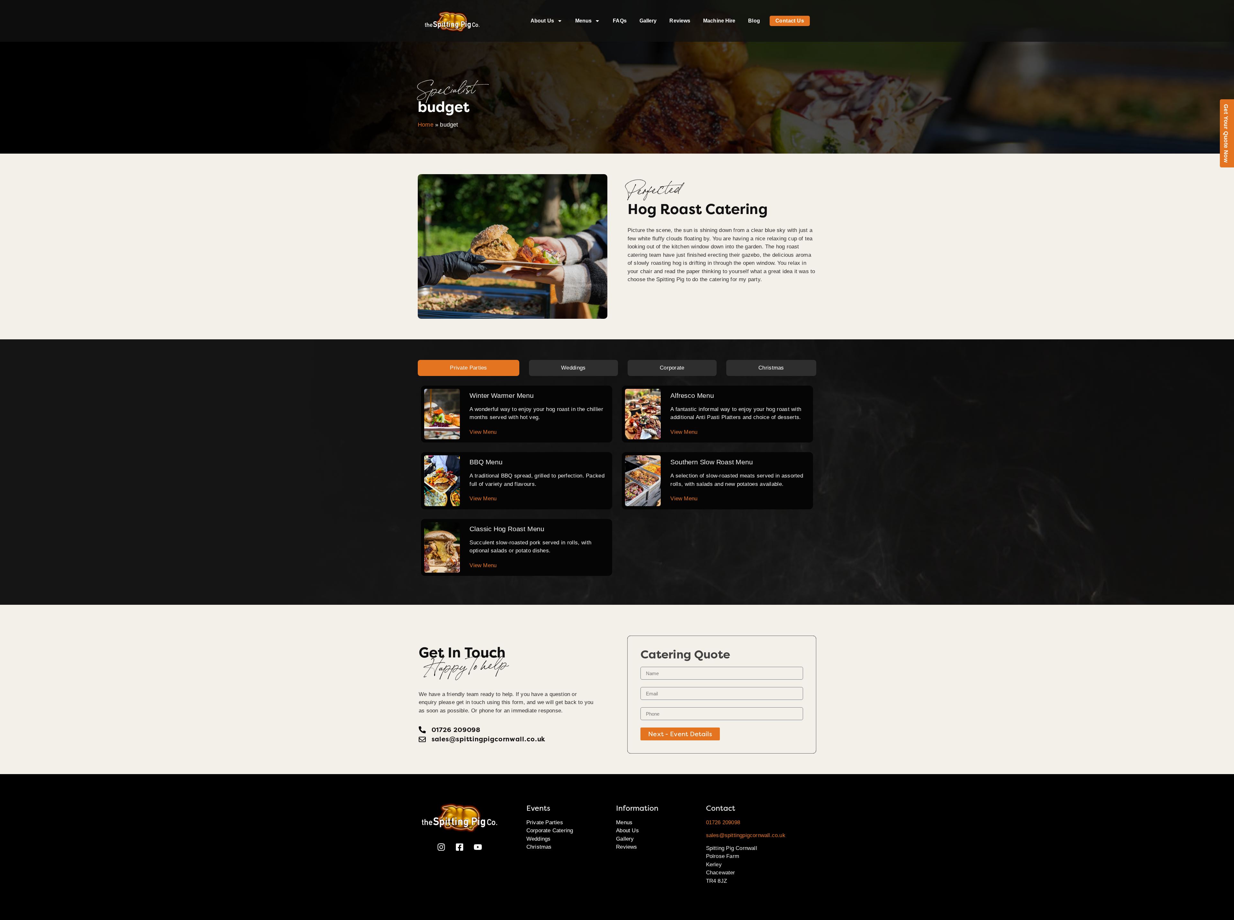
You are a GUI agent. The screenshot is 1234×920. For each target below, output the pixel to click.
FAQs (619, 20)
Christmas (539, 847)
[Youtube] (477, 847)
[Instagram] (441, 847)
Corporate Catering (549, 830)
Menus (583, 20)
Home (426, 124)
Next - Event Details (680, 734)
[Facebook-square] (459, 847)
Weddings (538, 839)
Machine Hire (719, 20)
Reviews (679, 20)
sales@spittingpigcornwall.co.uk (745, 835)
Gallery (648, 20)
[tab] (468, 368)
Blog (754, 20)
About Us (542, 20)
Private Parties (544, 822)
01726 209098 (723, 822)
